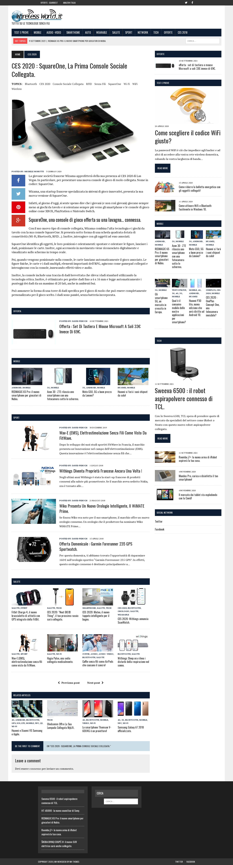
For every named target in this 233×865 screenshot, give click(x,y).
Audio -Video (54, 32)
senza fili (100, 84)
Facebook (159, 529)
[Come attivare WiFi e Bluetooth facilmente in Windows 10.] (165, 209)
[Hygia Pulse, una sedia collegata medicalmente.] (62, 649)
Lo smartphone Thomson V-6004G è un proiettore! (96, 729)
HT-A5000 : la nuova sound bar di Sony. (60, 810)
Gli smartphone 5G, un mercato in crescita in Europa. (161, 303)
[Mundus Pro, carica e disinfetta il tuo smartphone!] (165, 479)
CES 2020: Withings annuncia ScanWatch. (133, 620)
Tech (156, 32)
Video (85, 723)
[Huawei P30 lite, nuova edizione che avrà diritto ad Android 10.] (196, 285)
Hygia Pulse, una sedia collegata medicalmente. (60, 660)
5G (48, 387)
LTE (23, 723)
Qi (41, 723)
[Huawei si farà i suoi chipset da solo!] (133, 383)
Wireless (17, 89)
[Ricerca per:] (121, 801)
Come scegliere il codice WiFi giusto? (188, 136)
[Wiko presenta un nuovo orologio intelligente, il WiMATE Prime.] (34, 521)
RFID (89, 84)
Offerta (17, 311)
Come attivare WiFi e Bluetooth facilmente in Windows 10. (195, 207)
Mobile (37, 32)
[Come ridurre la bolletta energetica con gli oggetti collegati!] (165, 190)
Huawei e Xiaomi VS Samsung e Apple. (27, 732)
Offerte (168, 32)
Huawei (122, 387)
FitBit (24, 608)
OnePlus (211, 290)
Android (16, 387)
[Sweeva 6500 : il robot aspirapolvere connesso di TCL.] (187, 379)
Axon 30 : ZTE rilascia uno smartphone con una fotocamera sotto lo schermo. (63, 395)
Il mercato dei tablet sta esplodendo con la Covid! (198, 496)
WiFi (134, 84)
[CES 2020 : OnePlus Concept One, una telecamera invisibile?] (213, 285)
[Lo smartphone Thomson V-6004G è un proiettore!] (97, 715)
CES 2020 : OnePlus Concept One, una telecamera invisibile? (212, 306)
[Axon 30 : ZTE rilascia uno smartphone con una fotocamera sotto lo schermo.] (62, 383)
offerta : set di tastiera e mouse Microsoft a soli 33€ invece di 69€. (100, 329)
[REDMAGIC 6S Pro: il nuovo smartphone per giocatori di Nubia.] (27, 383)
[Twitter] (186, 2)
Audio (94, 654)
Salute (116, 32)
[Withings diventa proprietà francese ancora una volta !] (34, 486)
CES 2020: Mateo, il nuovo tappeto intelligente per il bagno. (95, 615)
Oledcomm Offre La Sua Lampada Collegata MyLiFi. (60, 726)
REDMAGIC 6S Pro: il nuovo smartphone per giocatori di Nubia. (26, 395)
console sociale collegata (68, 84)
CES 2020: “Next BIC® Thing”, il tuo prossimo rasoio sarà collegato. (62, 615)
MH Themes (74, 861)
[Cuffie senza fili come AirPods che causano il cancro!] (97, 649)
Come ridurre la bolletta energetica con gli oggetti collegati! (199, 189)
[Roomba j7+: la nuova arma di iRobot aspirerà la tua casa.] (165, 460)
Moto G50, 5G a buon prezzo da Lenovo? (97, 393)
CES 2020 (44, 84)
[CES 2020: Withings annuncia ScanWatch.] (133, 603)
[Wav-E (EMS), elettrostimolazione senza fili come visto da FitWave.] (34, 448)
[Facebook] (192, 2)
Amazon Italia (69, 2)
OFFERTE (160, 54)
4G (13, 720)
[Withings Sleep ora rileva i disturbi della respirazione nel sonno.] (133, 649)
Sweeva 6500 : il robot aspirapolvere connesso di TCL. (184, 398)
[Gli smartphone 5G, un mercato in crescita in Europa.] (162, 285)
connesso (35, 769)
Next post (93, 683)
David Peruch (79, 321)
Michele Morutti (34, 171)
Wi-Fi (127, 84)
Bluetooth (31, 84)
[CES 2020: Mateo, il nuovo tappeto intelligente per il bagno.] (97, 603)
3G (122, 720)
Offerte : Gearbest (49, 2)
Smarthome (73, 32)
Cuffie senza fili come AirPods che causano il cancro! (97, 663)
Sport (128, 32)
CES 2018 (182, 32)
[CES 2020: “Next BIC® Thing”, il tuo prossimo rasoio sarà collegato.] (62, 603)
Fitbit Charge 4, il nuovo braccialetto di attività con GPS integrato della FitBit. (26, 615)
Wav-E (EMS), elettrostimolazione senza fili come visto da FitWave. (103, 435)
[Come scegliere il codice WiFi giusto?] (187, 121)
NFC (37, 723)
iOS (18, 723)
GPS (14, 723)
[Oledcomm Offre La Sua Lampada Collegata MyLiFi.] (62, 715)
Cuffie (86, 654)
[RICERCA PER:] (203, 40)
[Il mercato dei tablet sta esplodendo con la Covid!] (165, 498)
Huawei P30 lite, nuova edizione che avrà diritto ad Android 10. (196, 308)
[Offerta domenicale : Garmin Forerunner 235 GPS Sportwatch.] (34, 559)
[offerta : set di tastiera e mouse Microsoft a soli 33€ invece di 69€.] (34, 342)
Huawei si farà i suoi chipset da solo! (133, 393)
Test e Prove (21, 32)
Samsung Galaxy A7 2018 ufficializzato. (131, 729)
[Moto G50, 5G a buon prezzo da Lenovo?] (97, 383)
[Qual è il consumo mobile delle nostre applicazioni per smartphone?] (179, 285)
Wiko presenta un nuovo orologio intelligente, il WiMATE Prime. (101, 508)
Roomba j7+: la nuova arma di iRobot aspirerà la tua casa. (198, 459)
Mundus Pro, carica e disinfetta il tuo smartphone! (198, 478)
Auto (88, 32)
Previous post (70, 683)
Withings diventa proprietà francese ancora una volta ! (100, 471)
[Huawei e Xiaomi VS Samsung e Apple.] (27, 715)
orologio (123, 611)
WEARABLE (101, 32)
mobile (16, 361)
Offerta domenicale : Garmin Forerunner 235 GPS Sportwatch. (95, 546)
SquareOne (114, 84)
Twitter (159, 521)
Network (143, 32)
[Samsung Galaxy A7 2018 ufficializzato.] (133, 715)
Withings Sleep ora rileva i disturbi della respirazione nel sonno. (133, 662)
